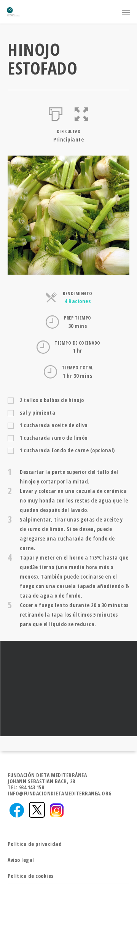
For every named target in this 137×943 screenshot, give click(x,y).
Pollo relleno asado (68, 688)
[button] (82, 113)
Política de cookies (31, 875)
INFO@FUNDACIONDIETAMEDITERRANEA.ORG (60, 793)
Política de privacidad (35, 844)
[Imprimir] (56, 113)
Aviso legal (21, 859)
